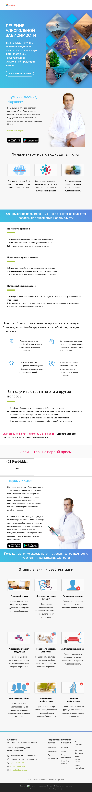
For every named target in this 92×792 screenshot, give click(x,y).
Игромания (52, 755)
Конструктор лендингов (64, 786)
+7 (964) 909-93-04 (17, 766)
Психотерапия (53, 758)
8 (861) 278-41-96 (17, 763)
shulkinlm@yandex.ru (18, 770)
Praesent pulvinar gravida (78, 759)
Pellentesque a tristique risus (79, 744)
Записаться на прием (20, 73)
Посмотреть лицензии (16, 131)
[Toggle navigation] (85, 5)
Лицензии (64, 747)
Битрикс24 (56, 789)
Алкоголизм (52, 747)
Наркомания (52, 751)
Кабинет (64, 751)
